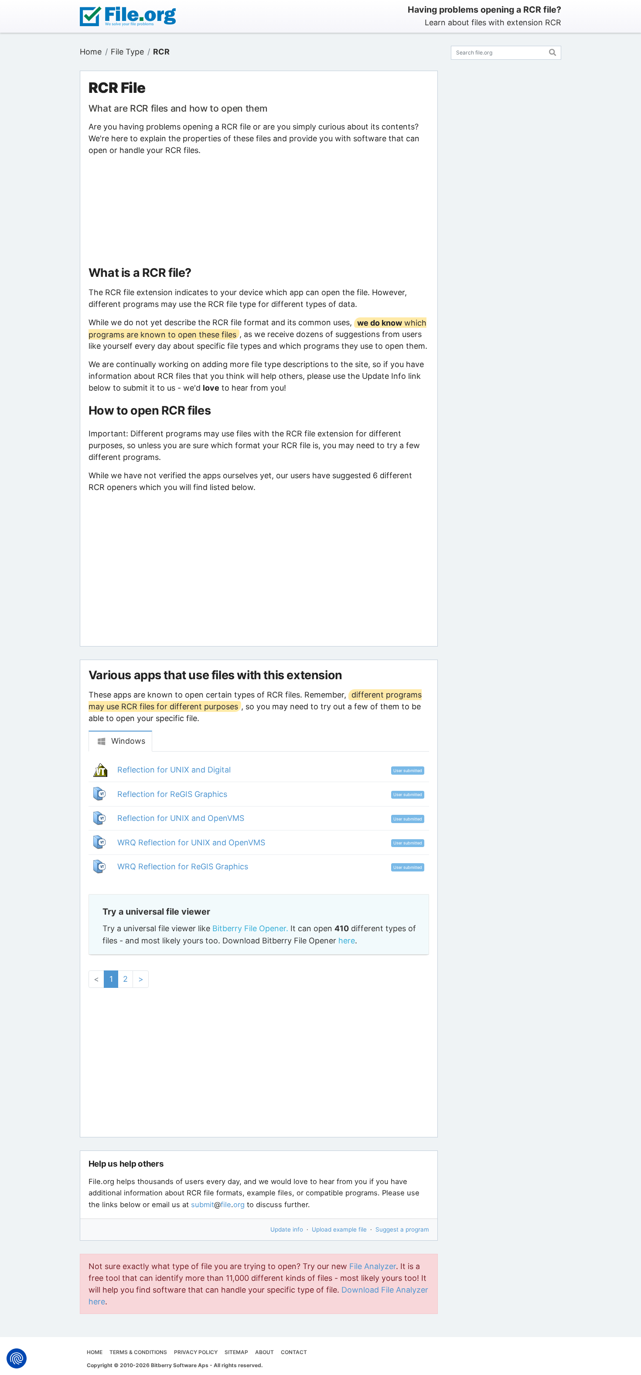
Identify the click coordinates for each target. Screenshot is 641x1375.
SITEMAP (236, 1352)
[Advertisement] (258, 211)
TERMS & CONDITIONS (138, 1352)
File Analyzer (372, 1266)
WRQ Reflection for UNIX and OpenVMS (191, 842)
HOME (94, 1352)
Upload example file (339, 1229)
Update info (286, 1229)
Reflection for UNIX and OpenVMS (180, 818)
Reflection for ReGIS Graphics (172, 794)
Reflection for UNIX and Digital (174, 769)
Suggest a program (402, 1229)
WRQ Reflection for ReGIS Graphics (182, 866)
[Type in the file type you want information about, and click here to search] (552, 51)
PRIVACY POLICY (196, 1352)
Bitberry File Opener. (250, 928)
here (346, 940)
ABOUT (264, 1352)
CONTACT (294, 1352)
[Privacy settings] (17, 1358)
